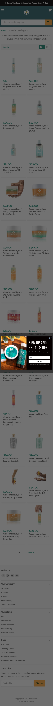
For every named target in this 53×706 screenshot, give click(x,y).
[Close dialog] (51, 338)
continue (39, 361)
